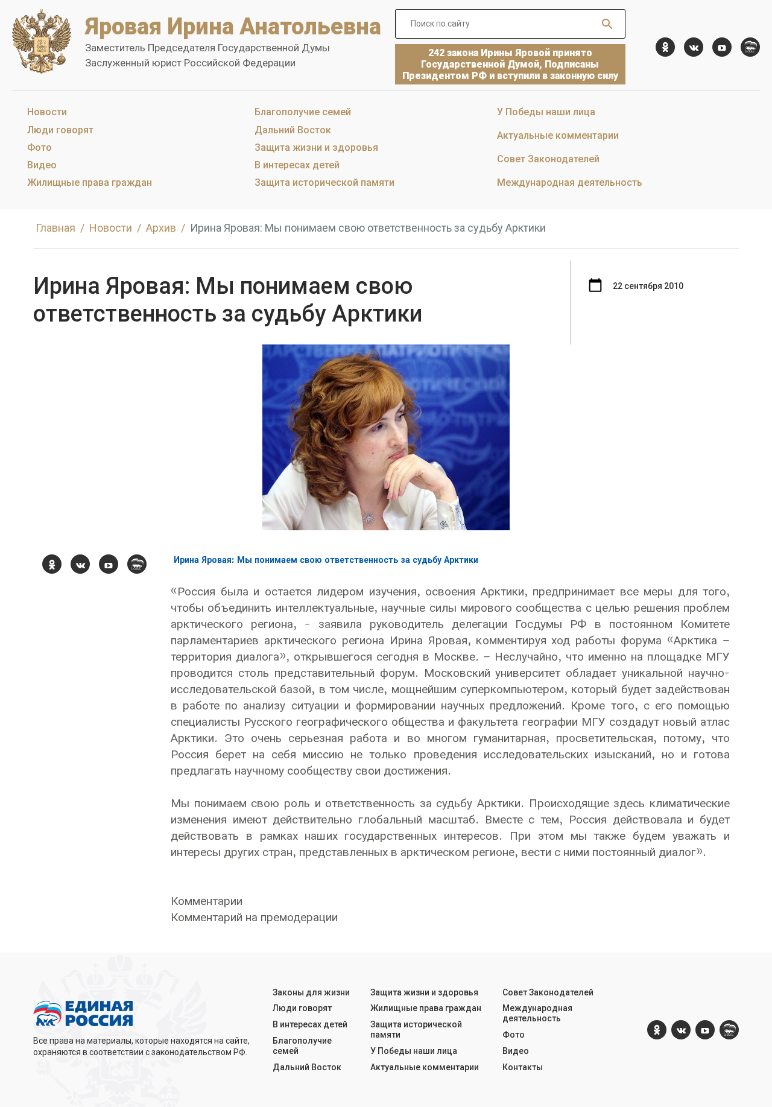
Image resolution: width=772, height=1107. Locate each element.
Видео (42, 165)
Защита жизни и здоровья (316, 147)
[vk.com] (693, 47)
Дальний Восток (293, 130)
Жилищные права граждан (89, 182)
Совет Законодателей (548, 159)
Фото (39, 147)
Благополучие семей (303, 112)
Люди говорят (60, 130)
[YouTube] (722, 47)
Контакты (522, 1067)
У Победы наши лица (546, 112)
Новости (47, 112)
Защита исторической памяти (324, 182)
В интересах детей (297, 165)
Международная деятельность (569, 182)
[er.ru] (750, 47)
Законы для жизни (311, 992)
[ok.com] (665, 47)
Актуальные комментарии (558, 135)
